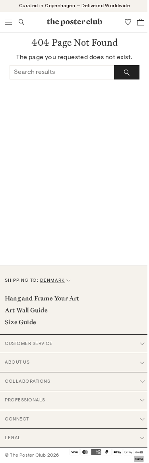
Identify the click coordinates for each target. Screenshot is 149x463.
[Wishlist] (128, 22)
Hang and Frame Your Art (42, 298)
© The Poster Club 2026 (32, 455)
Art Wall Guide (26, 310)
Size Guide (20, 322)
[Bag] (140, 22)
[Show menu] (9, 22)
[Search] (126, 72)
